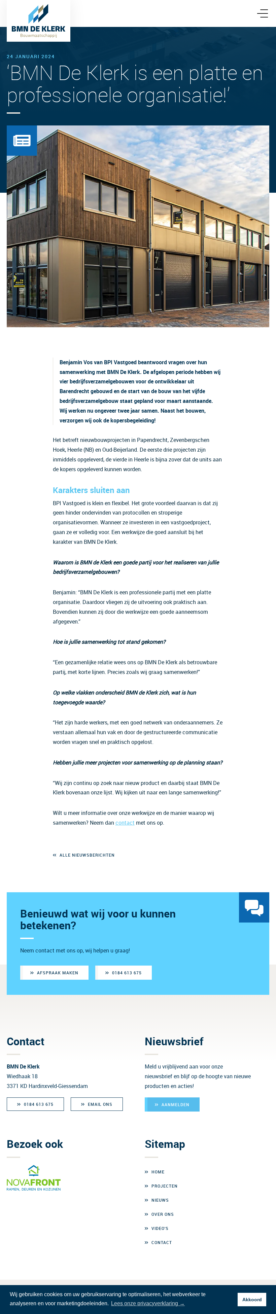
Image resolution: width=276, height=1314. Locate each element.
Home (158, 1171)
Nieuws (160, 1200)
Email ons (100, 1104)
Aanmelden (175, 1104)
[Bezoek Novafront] (34, 1178)
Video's (160, 1228)
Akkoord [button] (252, 1299)
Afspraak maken (57, 972)
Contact (161, 1242)
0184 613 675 (127, 972)
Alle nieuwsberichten (87, 855)
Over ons (162, 1214)
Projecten (164, 1186)
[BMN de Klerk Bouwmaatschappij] (38, 21)
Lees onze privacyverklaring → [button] (148, 1303)
